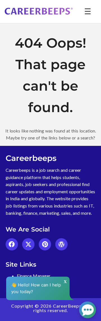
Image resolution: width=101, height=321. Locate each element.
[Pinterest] (45, 244)
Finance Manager (33, 275)
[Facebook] (12, 244)
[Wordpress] (61, 244)
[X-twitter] (28, 244)
